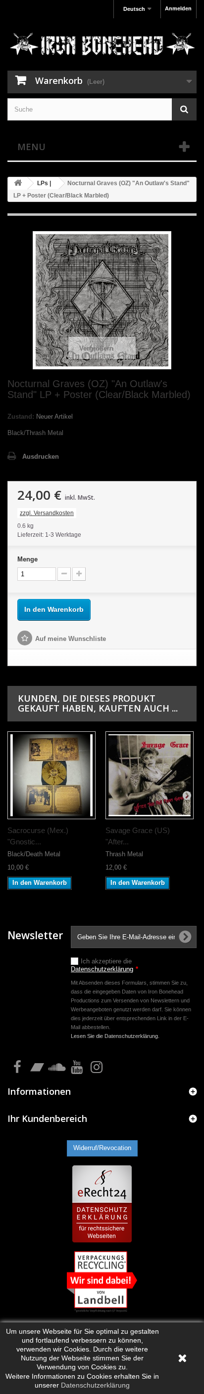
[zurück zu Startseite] (17, 183)
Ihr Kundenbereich (47, 1118)
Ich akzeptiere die (104, 965)
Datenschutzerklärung (102, 969)
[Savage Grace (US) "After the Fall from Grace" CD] (149, 775)
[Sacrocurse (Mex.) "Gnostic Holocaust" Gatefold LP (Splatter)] (51, 775)
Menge (27, 559)
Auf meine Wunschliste (70, 638)
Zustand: (20, 416)
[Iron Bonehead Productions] (102, 46)
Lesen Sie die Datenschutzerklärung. (115, 1036)
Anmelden (178, 8)
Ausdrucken (40, 456)
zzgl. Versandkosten (47, 513)
